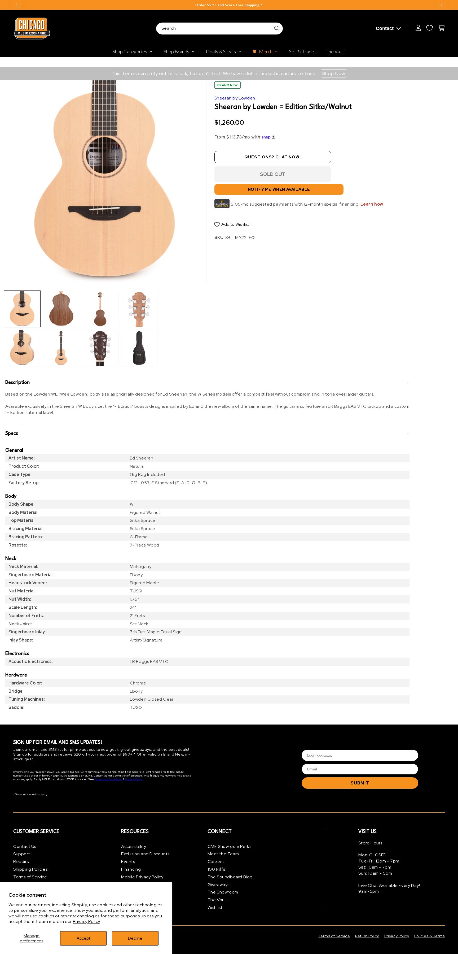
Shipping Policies (30, 869)
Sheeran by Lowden (234, 98)
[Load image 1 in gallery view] (22, 309)
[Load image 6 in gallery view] (100, 348)
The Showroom (223, 892)
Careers (216, 862)
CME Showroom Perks (230, 846)
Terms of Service (30, 877)
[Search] (277, 28)
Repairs (21, 862)
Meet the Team (223, 854)
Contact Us (24, 846)
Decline (135, 938)
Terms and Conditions (108, 779)
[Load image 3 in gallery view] (61, 309)
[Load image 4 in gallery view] (61, 348)
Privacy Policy (86, 921)
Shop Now (333, 73)
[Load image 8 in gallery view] (139, 348)
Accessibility (133, 846)
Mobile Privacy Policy (142, 877)
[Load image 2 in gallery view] (22, 348)
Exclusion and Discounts (145, 854)
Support (21, 854)
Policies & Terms (429, 936)
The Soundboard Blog (230, 877)
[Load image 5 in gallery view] (100, 309)
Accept (83, 938)
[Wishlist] (429, 28)
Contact (385, 28)
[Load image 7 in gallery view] (139, 309)
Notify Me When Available (279, 189)
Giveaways (219, 884)
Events (128, 862)
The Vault (217, 900)
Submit (360, 783)
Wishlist (215, 907)
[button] (207, 382)
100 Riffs (216, 869)
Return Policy (367, 936)
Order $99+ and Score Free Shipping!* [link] (229, 5)
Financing (131, 869)
